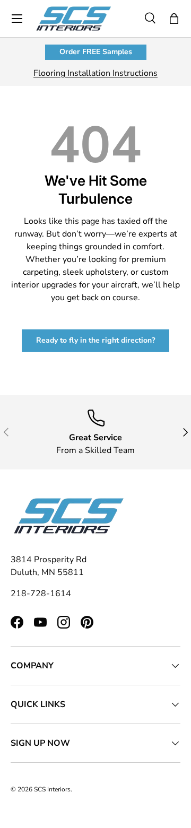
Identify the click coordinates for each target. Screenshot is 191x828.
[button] (174, 18)
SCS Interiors (52, 789)
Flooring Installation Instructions (95, 73)
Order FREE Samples (95, 52)
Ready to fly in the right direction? (95, 340)
